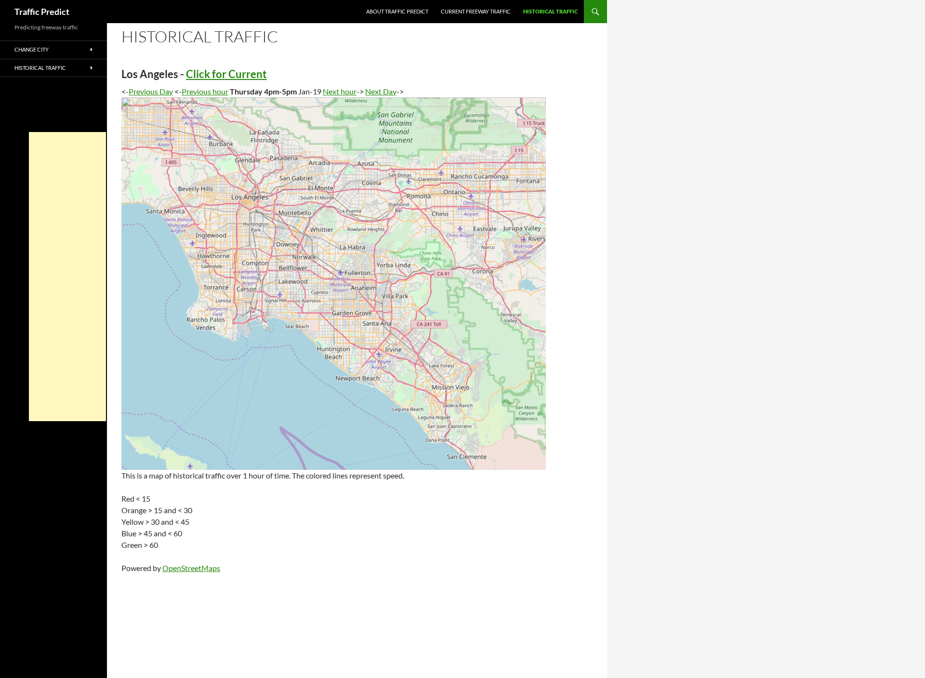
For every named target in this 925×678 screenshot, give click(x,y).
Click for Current (226, 73)
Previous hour (205, 91)
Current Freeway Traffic (476, 11)
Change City (31, 49)
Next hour (340, 91)
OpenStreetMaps (191, 567)
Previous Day (151, 91)
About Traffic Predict (397, 11)
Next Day (380, 91)
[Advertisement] (67, 276)
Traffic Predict (41, 11)
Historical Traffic (550, 11)
